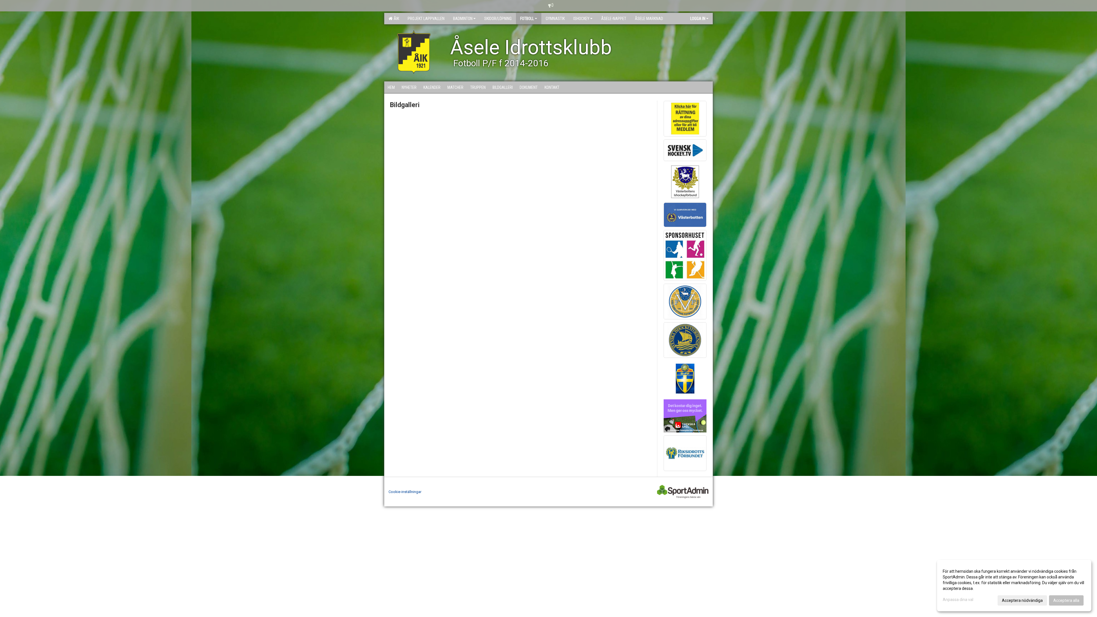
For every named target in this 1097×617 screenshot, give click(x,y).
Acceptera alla (1066, 600)
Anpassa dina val (958, 599)
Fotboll (527, 18)
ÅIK (395, 18)
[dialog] (1014, 585)
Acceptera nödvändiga (1022, 600)
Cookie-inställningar (405, 492)
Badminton (463, 18)
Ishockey (581, 18)
